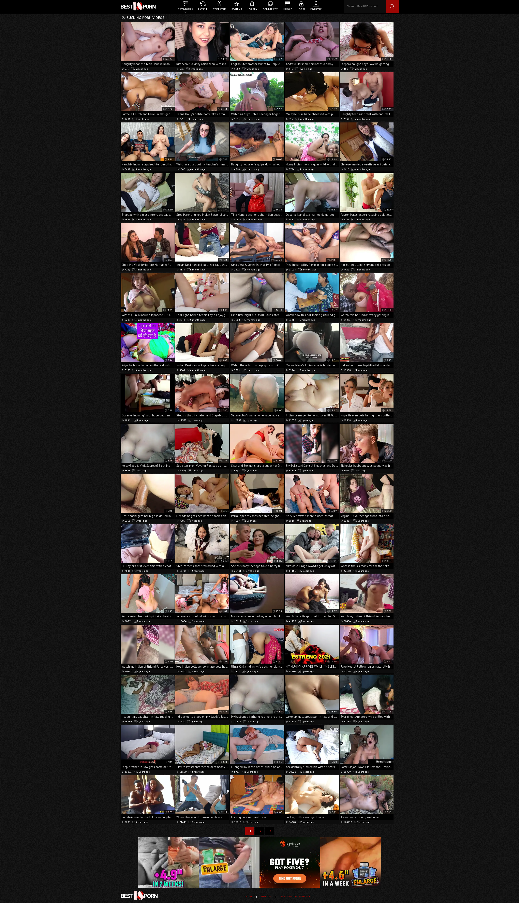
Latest (202, 9)
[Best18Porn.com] (138, 6)
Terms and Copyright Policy (296, 896)
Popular (237, 9)
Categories (185, 9)
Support (266, 896)
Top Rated (219, 9)
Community (270, 9)
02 (259, 831)
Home (249, 896)
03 (269, 831)
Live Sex (252, 9)
